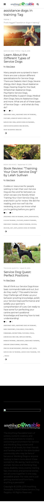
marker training (30, 220)
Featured (7, 118)
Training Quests (11, 268)
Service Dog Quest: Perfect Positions (17, 273)
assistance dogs (9, 114)
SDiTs (15, 228)
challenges (29, 329)
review (33, 224)
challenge (20, 329)
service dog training (29, 352)
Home (6, 19)
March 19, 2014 (25, 268)
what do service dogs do (13, 129)
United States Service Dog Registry (16, 126)
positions (24, 344)
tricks (7, 356)
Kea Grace (10, 66)
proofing (25, 348)
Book (26, 216)
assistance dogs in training (26, 114)
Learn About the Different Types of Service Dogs (17, 58)
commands (7, 333)
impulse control (25, 337)
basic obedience (9, 329)
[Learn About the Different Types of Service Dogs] (22, 35)
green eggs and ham (11, 337)
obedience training (11, 224)
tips (38, 352)
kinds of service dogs (19, 118)
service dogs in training (25, 122)
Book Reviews (10, 164)
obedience (20, 340)
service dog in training (12, 352)
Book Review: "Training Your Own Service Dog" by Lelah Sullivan (20, 172)
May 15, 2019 (26, 51)
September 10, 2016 (25, 164)
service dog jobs (10, 122)
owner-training (25, 224)
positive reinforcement (12, 348)
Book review (33, 216)
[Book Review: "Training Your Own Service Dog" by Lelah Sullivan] (22, 151)
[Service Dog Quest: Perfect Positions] (22, 253)
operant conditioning (12, 344)
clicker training (10, 220)
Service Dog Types (12, 51)
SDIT (29, 118)
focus (32, 333)
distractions (16, 333)
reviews (6, 228)
